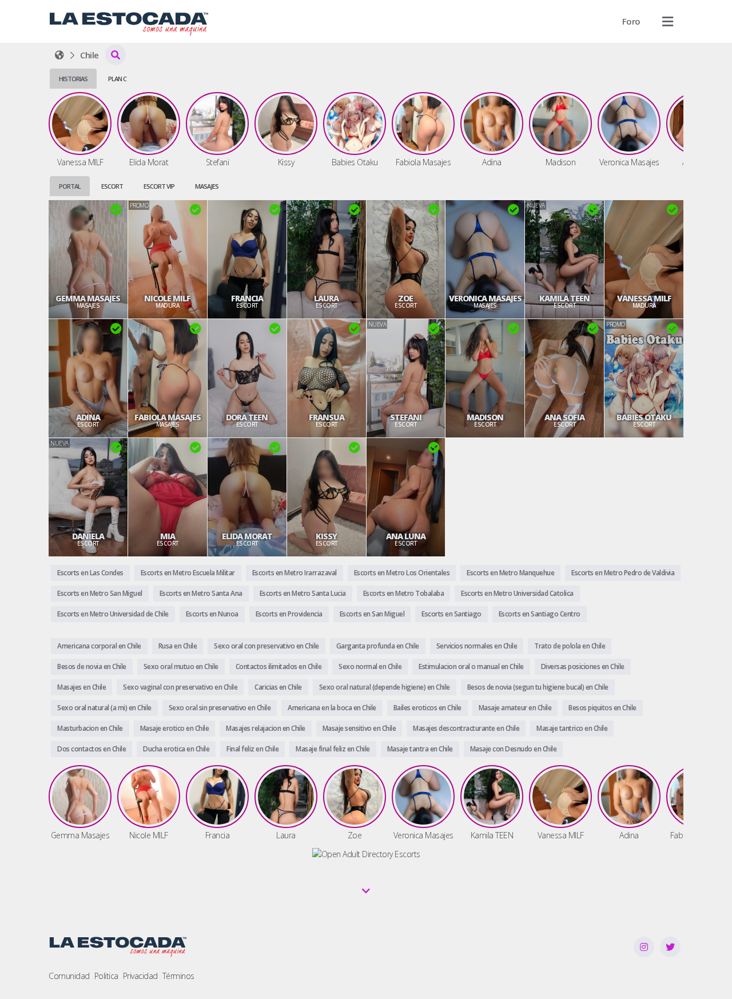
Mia (167, 536)
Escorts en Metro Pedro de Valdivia (622, 573)
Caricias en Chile (278, 687)
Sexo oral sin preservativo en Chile (220, 708)
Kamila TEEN (564, 298)
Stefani (405, 417)
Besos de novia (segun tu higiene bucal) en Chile (537, 687)
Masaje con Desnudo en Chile (513, 749)
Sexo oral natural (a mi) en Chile (104, 708)
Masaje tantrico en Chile (571, 728)
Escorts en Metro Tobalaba (403, 593)
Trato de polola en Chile (569, 646)
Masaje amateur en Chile (515, 708)
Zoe (405, 298)
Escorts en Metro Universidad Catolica (517, 593)
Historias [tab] (73, 78)
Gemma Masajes (87, 298)
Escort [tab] (112, 186)
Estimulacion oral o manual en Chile (471, 666)
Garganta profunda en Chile (377, 646)
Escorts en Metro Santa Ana (201, 593)
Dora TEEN (247, 417)
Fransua (326, 417)
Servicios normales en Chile (477, 646)
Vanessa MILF (644, 298)
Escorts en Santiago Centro (539, 614)
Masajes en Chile (81, 687)
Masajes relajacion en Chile (265, 728)
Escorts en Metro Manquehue (510, 573)
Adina (88, 417)
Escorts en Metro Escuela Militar (188, 573)
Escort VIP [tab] (159, 186)
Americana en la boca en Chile (332, 708)
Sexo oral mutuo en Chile (181, 666)
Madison (485, 417)
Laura (326, 298)
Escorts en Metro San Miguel (99, 593)
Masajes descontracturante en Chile (466, 728)
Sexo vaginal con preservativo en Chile (180, 687)
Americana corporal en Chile (99, 646)
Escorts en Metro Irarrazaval (294, 573)
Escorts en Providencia (289, 614)
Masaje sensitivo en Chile (359, 728)
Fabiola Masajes (167, 417)
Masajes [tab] (206, 186)
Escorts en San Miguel (372, 614)
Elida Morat (247, 536)
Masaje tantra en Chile (420, 749)
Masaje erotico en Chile (174, 728)
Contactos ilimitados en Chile (279, 666)
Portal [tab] (70, 186)
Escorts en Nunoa (212, 614)
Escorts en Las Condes (90, 573)
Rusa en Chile (177, 646)
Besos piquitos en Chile (602, 708)
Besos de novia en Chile (91, 666)
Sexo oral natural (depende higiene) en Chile (384, 687)
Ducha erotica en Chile (176, 749)
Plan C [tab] (117, 78)
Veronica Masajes (485, 298)
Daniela (88, 536)
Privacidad (140, 975)
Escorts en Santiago (451, 614)
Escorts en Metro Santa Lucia (303, 593)
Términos (178, 975)
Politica (106, 975)
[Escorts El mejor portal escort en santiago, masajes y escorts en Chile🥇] (59, 55)
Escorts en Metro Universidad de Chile (113, 614)
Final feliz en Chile (252, 749)
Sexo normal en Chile (370, 666)
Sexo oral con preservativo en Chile (266, 646)
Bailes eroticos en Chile (427, 708)
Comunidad (69, 975)
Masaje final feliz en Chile (333, 749)
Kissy (326, 536)
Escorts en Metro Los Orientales (402, 573)
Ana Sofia (564, 417)
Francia (247, 298)
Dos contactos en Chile (91, 749)
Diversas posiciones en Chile (582, 666)
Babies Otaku (643, 417)
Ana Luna (405, 536)
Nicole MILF (167, 298)
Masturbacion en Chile (90, 728)
